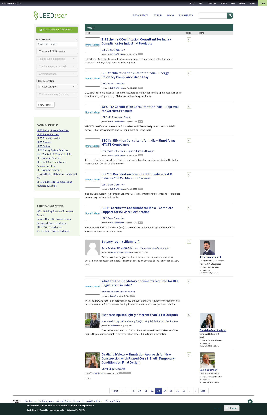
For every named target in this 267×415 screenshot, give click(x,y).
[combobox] (57, 51)
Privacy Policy (112, 400)
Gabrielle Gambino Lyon (213, 330)
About (192, 3)
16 (178, 390)
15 (172, 390)
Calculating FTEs (46, 166)
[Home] (50, 15)
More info (80, 409)
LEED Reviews (44, 142)
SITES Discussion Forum (49, 227)
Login (262, 3)
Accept (217, 408)
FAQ (233, 3)
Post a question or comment (57, 29)
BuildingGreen (46, 400)
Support (252, 3)
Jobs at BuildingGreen (68, 400)
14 (165, 390)
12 (153, 390)
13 (159, 390)
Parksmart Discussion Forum (52, 223)
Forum (157, 15)
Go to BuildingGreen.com (12, 3)
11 (146, 390)
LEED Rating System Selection (53, 130)
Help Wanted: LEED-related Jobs (54, 154)
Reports (224, 3)
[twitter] (250, 402)
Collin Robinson (208, 370)
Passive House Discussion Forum (54, 219)
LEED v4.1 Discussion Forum (51, 162)
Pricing (242, 3)
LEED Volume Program (49, 158)
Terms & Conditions (92, 400)
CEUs (201, 3)
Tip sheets (186, 15)
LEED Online (43, 146)
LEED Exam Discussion (48, 138)
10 (140, 390)
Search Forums (43, 39)
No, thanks (231, 408)
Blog (170, 15)
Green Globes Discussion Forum (53, 230)
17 (184, 390)
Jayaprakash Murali (210, 257)
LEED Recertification (48, 134)
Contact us (30, 400)
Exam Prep (212, 3)
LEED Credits (139, 15)
